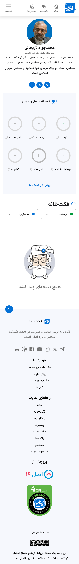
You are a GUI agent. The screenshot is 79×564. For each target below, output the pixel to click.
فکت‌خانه (39, 411)
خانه (39, 405)
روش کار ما (39, 374)
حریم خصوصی (40, 532)
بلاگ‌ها (39, 438)
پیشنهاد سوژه (39, 451)
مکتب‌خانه (39, 431)
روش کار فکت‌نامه (40, 185)
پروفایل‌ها (40, 418)
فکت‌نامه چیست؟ (40, 367)
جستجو (39, 445)
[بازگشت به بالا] (9, 309)
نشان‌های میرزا (39, 380)
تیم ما (39, 387)
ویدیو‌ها (39, 425)
